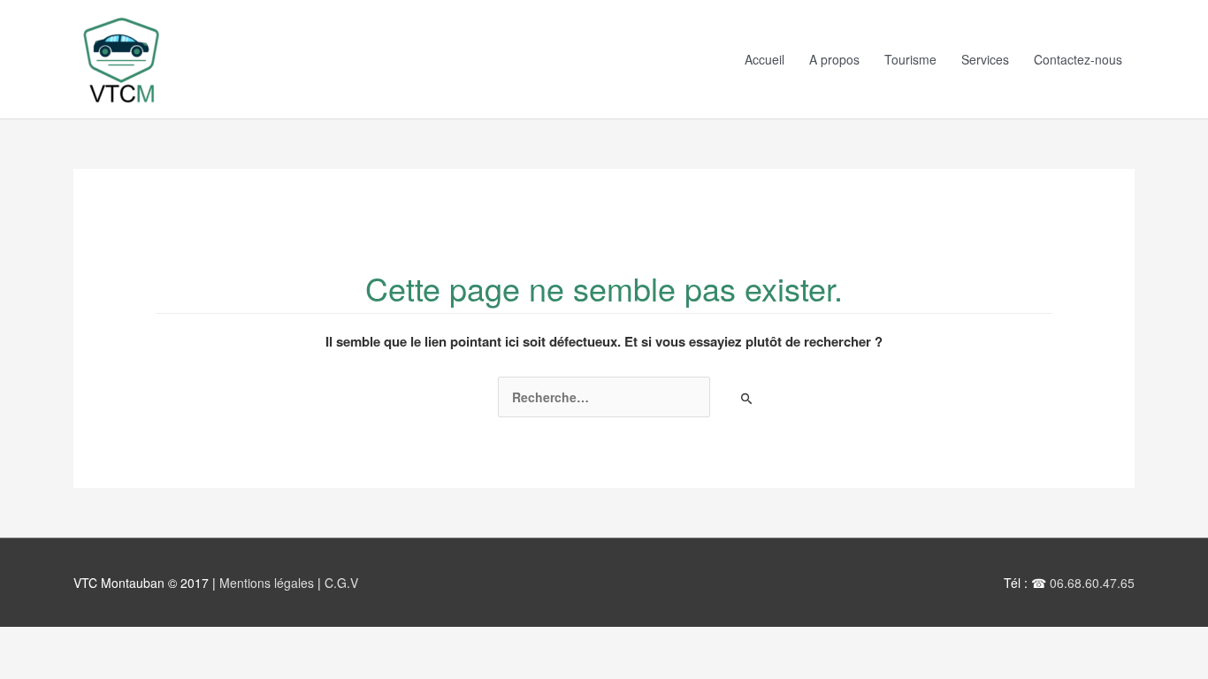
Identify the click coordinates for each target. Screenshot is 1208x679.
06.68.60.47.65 (1092, 582)
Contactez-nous (1078, 59)
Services (985, 59)
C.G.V (341, 582)
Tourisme (910, 59)
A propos (834, 59)
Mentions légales (268, 582)
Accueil (764, 59)
